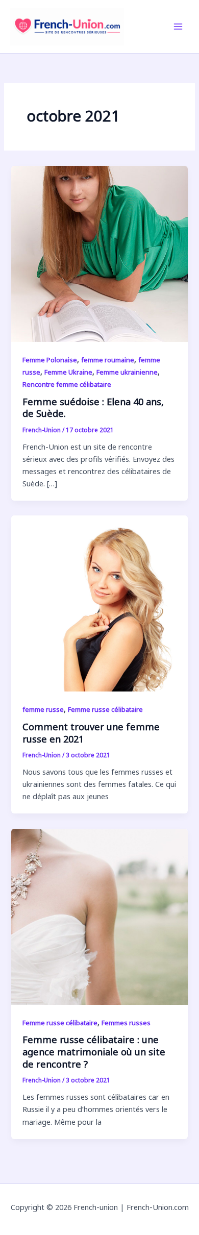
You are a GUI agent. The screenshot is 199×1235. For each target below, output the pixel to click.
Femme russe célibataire (105, 709)
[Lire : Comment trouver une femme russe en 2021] (99, 603)
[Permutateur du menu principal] (178, 26)
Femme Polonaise (49, 359)
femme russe (43, 709)
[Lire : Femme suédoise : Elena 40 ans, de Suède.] (99, 253)
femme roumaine (107, 359)
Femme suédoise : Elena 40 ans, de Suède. (93, 408)
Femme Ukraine (68, 372)
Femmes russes (126, 1022)
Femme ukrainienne (127, 372)
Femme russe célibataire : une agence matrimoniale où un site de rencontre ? (93, 1051)
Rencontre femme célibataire (66, 384)
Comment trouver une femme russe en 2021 (91, 733)
